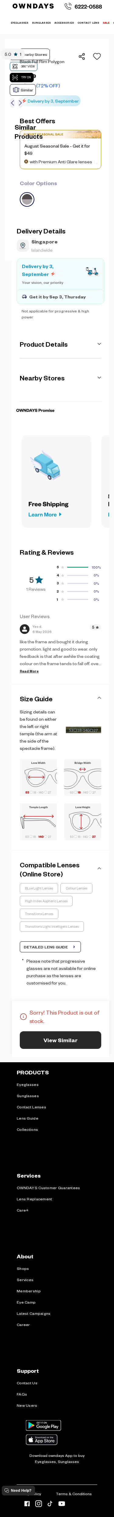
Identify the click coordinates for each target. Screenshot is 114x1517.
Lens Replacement (34, 1198)
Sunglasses (28, 1095)
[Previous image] (12, 103)
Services (25, 1279)
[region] (60, 77)
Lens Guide (27, 1118)
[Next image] (20, 103)
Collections (27, 1129)
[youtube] (61, 1504)
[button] (95, 56)
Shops (23, 1268)
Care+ (23, 1210)
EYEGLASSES (19, 22)
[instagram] (38, 1504)
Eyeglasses (28, 1084)
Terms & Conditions (74, 1493)
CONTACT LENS (88, 22)
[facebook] (27, 1504)
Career (23, 1324)
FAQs (22, 1394)
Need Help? (21, 1490)
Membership (29, 1290)
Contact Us (27, 1382)
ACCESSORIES (64, 22)
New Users (27, 1405)
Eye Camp (26, 1302)
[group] (60, 193)
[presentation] (60, 401)
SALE (106, 22)
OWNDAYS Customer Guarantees (48, 1187)
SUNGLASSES (41, 22)
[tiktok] (50, 1504)
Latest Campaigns (33, 1313)
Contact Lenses (31, 1106)
